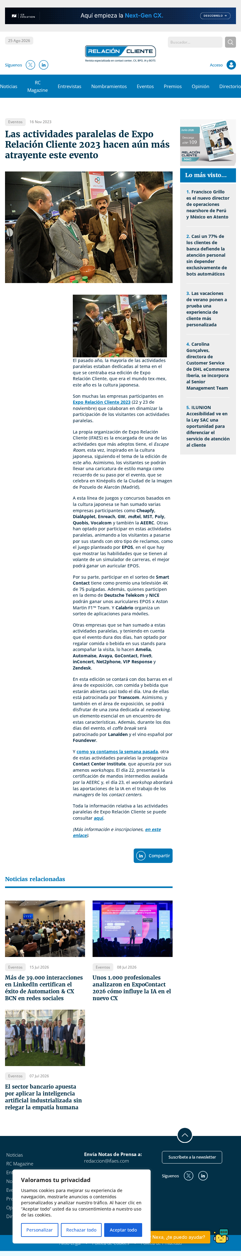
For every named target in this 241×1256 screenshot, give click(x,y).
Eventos (145, 86)
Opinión (200, 86)
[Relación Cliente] (121, 53)
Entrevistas (69, 86)
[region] (82, 1206)
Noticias (8, 86)
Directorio (230, 86)
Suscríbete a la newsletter (192, 1157)
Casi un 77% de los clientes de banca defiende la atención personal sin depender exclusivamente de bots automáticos (206, 255)
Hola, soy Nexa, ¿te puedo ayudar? (168, 1237)
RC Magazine (19, 1163)
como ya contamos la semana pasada (117, 751)
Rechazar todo (81, 1230)
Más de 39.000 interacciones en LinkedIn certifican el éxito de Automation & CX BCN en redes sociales (44, 988)
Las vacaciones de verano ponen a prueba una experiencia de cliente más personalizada (206, 309)
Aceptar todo (123, 1230)
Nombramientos (109, 86)
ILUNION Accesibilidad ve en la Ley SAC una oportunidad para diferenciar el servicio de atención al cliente (208, 426)
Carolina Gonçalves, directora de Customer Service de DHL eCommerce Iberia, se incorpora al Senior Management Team (207, 366)
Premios (173, 86)
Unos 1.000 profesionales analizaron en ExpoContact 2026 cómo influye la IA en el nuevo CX (132, 988)
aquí (98, 818)
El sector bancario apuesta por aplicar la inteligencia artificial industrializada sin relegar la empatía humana (43, 1097)
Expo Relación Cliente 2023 (102, 402)
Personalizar (39, 1230)
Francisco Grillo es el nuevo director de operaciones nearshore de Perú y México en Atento (207, 204)
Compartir (159, 856)
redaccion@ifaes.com (106, 1161)
